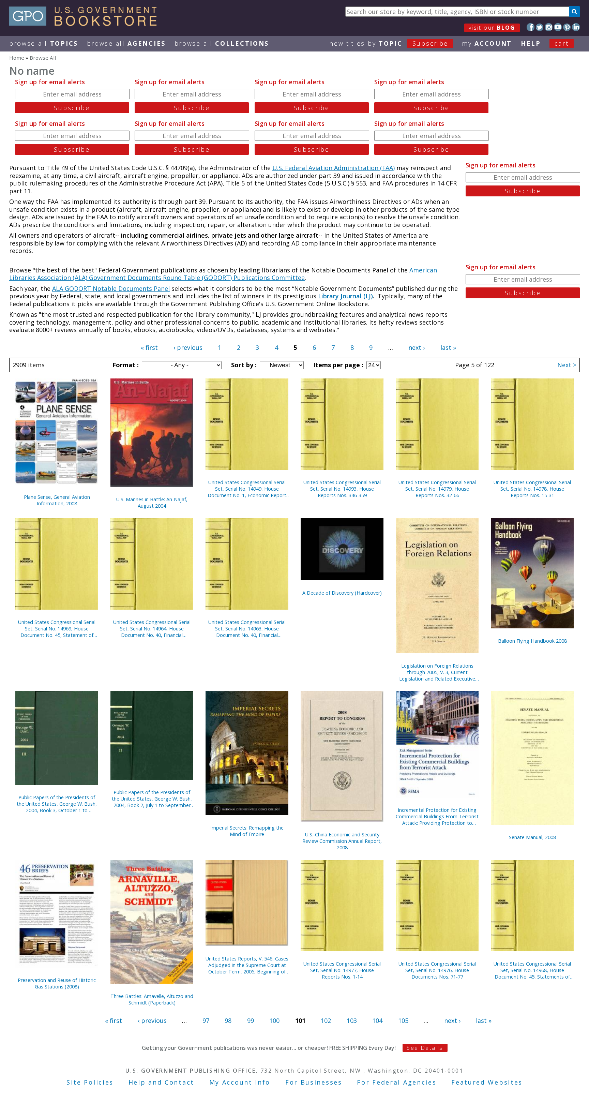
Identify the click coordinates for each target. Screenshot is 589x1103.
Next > (566, 365)
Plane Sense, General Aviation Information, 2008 (57, 500)
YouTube (558, 27)
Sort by (243, 365)
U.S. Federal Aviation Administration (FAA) (333, 168)
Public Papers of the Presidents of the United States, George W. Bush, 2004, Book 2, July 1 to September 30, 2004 (152, 798)
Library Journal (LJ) (345, 296)
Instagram (549, 27)
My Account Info (240, 1082)
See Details (425, 1048)
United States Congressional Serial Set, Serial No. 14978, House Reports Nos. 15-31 (532, 488)
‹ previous (187, 347)
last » (448, 347)
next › (416, 347)
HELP (531, 43)
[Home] (86, 23)
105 (403, 1020)
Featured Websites (487, 1082)
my (487, 43)
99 (250, 1020)
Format (124, 365)
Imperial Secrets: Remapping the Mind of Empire (247, 830)
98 (228, 1020)
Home (16, 57)
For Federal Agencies (396, 1082)
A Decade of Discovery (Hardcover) (342, 593)
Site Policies (90, 1082)
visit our (492, 27)
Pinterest (567, 27)
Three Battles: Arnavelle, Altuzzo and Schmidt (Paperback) (151, 999)
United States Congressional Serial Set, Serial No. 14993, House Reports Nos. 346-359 (342, 488)
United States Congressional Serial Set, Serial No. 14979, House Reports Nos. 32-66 (437, 488)
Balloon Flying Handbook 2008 (532, 641)
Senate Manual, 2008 (532, 837)
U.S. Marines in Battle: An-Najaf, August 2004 (151, 502)
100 (274, 1020)
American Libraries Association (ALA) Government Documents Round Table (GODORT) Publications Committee (223, 274)
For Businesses (313, 1082)
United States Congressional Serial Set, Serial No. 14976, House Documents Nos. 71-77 (437, 970)
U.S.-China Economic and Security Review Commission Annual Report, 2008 (342, 841)
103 (352, 1020)
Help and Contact (161, 1082)
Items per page (337, 365)
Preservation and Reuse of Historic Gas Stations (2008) (57, 983)
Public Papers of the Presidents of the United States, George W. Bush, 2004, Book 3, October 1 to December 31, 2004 (57, 804)
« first (149, 347)
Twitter (540, 27)
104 (377, 1020)
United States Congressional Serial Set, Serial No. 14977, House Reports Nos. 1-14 (342, 970)
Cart (562, 43)
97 (205, 1020)
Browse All (43, 43)
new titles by (388, 43)
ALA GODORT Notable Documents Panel (111, 288)
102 (326, 1020)
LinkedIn (576, 27)
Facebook (530, 27)
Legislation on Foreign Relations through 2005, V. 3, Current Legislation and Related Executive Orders (437, 672)
